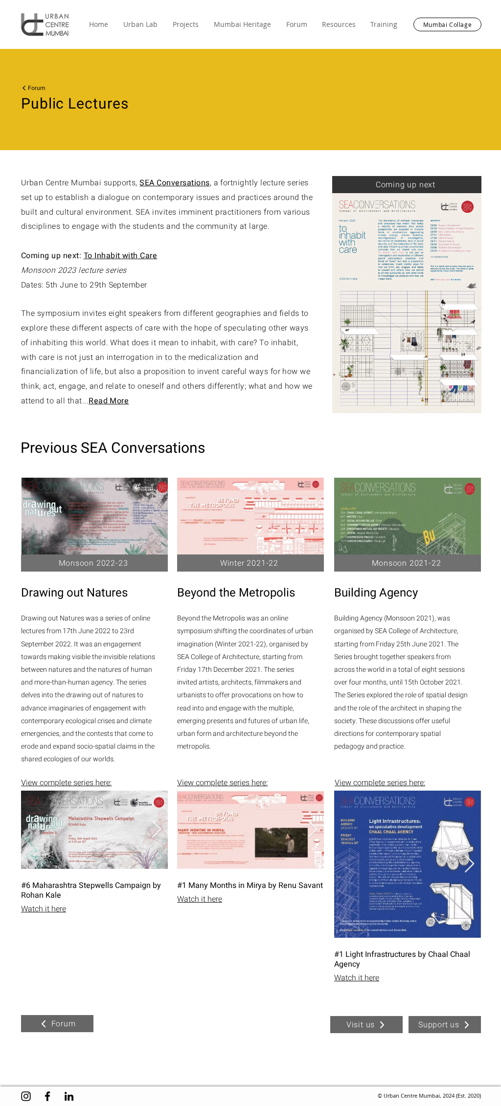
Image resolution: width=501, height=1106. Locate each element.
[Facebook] (47, 1096)
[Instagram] (26, 1096)
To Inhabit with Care (121, 256)
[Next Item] (156, 830)
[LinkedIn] (69, 1096)
